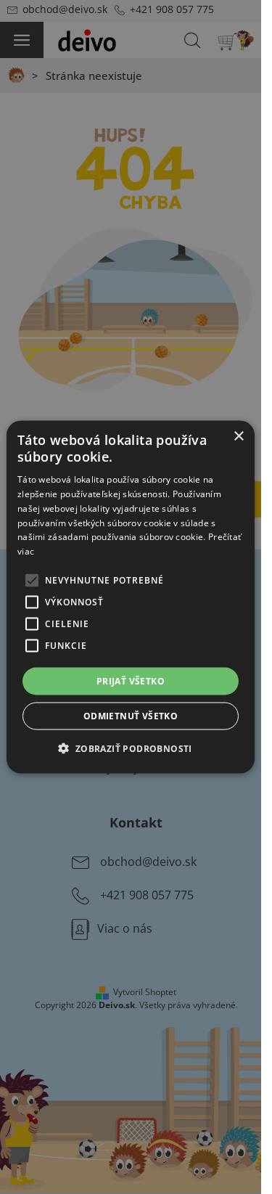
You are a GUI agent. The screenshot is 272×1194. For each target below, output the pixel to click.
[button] (130, 748)
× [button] (238, 435)
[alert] (130, 597)
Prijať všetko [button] (130, 681)
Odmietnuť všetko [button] (130, 716)
